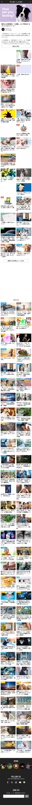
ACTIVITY (3, 95)
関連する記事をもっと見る (16, 261)
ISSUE (18, 50)
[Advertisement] (16, 282)
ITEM (2, 138)
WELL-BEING (19, 197)
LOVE (2, 65)
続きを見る (16, 46)
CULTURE (18, 110)
